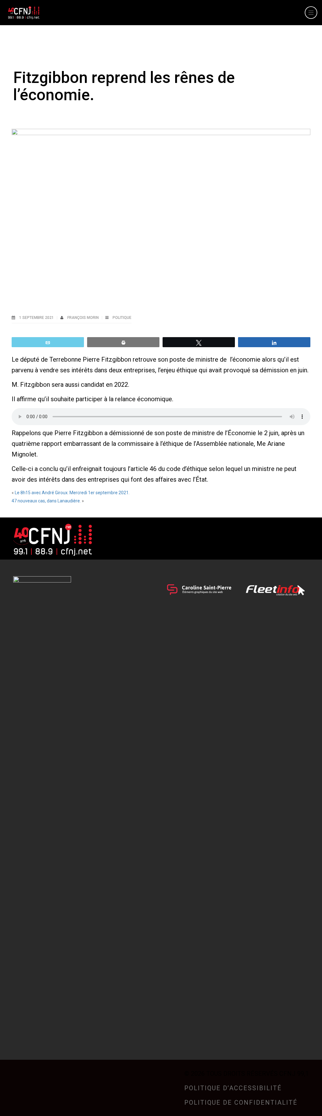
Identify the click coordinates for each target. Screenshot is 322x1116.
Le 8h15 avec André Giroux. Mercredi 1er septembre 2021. (72, 492)
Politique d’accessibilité (233, 1088)
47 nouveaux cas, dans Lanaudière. (46, 500)
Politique (122, 317)
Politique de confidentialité (240, 1102)
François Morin (83, 317)
